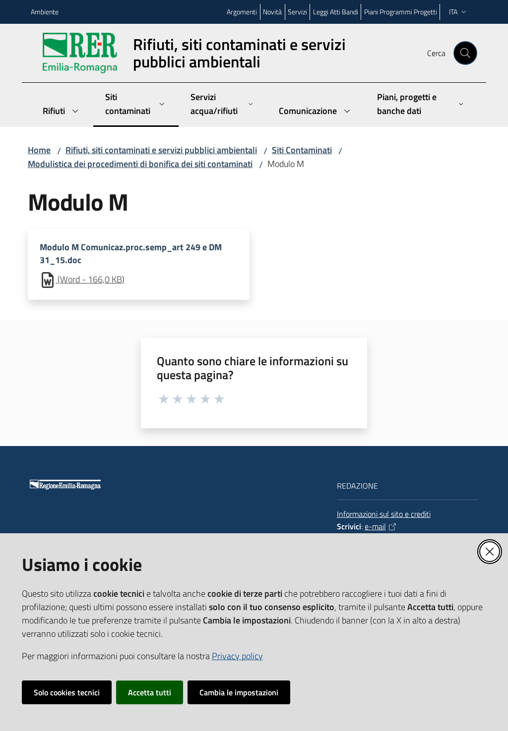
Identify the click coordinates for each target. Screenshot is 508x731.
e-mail (375, 526)
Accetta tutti (149, 692)
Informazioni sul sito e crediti (384, 514)
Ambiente (45, 11)
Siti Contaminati (302, 150)
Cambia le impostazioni (238, 692)
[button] (465, 53)
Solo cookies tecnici (67, 692)
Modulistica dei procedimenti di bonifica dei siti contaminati (140, 163)
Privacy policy (237, 656)
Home (39, 150)
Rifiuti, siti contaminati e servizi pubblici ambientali (161, 150)
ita (453, 11)
